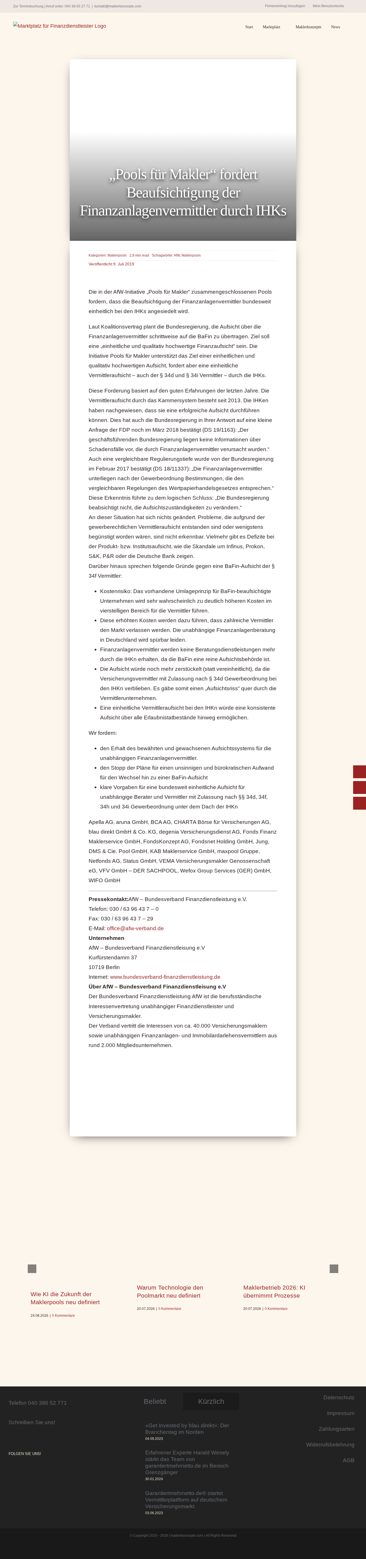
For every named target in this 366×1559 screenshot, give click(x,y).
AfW (177, 255)
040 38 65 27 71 (77, 6)
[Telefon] (359, 787)
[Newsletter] (359, 803)
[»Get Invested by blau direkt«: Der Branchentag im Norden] (134, 1432)
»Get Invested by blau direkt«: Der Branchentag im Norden (187, 1428)
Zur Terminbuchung (28, 6)
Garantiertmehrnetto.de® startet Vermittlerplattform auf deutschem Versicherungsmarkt (186, 1499)
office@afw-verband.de (135, 928)
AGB (349, 1460)
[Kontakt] (359, 771)
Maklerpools (117, 255)
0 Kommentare (63, 1316)
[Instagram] (10, 1469)
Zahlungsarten (337, 1429)
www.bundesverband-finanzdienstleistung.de (165, 977)
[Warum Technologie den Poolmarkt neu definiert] (183, 1245)
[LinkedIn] (26, 1469)
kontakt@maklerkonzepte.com (117, 6)
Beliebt (155, 1401)
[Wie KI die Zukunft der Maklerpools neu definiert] (77, 1249)
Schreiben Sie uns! (32, 1422)
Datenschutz (339, 1397)
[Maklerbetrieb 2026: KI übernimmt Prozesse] (289, 1245)
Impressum (341, 1413)
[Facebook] (18, 1469)
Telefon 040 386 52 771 (38, 1403)
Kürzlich (211, 1401)
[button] (351, 27)
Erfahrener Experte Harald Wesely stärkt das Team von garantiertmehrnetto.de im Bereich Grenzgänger (187, 1462)
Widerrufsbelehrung (330, 1444)
